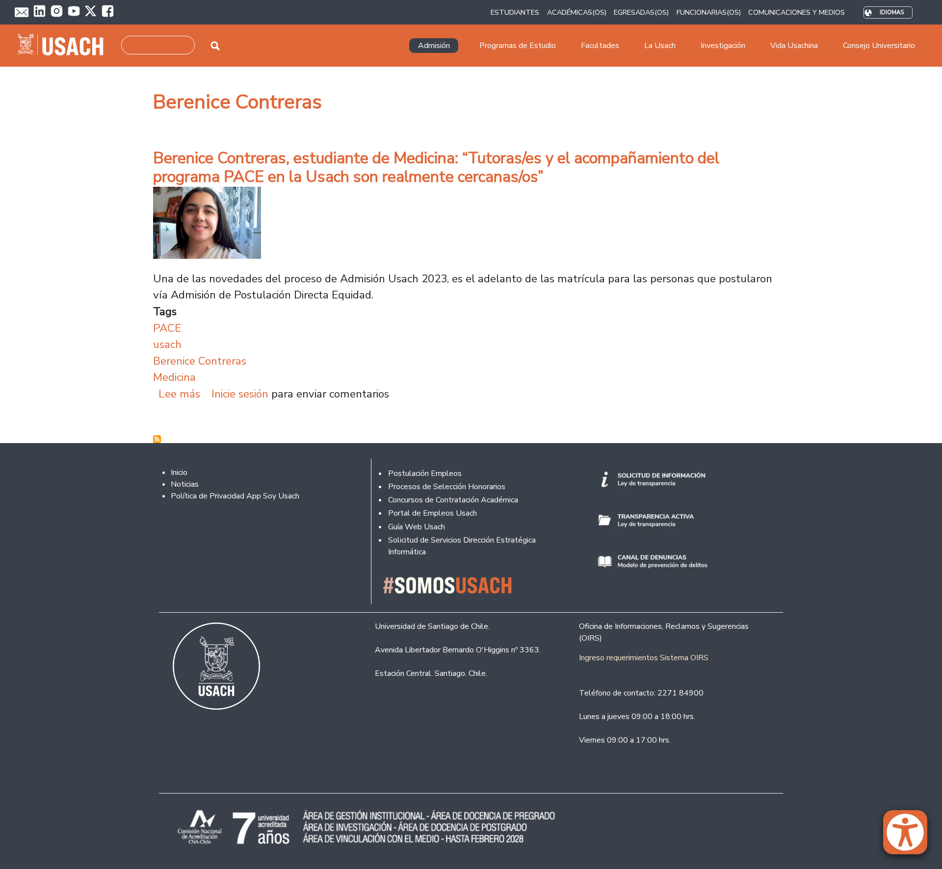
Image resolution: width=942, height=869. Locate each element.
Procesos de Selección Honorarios (446, 486)
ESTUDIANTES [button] (515, 12)
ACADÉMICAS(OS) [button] (576, 12)
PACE (167, 328)
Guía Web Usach (416, 526)
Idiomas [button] (892, 12)
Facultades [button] (600, 45)
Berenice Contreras (199, 361)
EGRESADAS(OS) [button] (641, 12)
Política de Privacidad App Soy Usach (235, 496)
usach (167, 344)
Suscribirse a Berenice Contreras (157, 439)
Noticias (185, 484)
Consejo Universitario (879, 45)
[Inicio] (64, 45)
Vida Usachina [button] (794, 45)
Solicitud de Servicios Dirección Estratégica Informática (462, 546)
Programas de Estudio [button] (517, 45)
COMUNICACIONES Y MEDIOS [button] (796, 12)
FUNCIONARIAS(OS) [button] (709, 12)
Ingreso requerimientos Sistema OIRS (643, 657)
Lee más (179, 393)
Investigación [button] (723, 45)
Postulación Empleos (425, 473)
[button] (910, 836)
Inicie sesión (239, 393)
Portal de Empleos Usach (432, 513)
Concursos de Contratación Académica (453, 500)
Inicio (179, 472)
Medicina (174, 377)
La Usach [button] (660, 45)
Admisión (434, 45)
